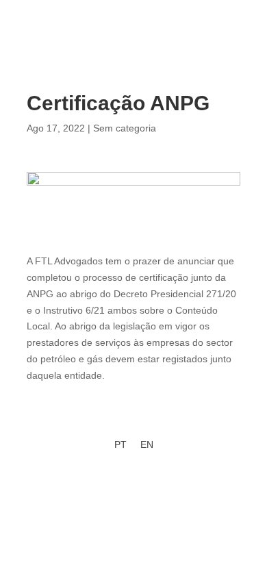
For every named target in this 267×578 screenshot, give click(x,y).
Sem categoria (124, 128)
